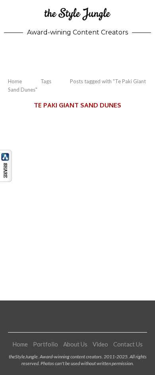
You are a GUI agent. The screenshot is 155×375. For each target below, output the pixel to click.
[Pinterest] (77, 316)
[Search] (147, 55)
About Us (75, 344)
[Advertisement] (77, 199)
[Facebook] (57, 316)
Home (15, 81)
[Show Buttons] (6, 153)
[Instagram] (67, 316)
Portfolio (45, 344)
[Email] (97, 316)
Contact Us (128, 344)
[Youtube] (87, 316)
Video (100, 344)
